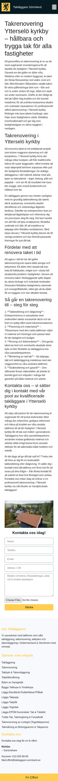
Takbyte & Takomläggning (16, 672)
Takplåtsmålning (10, 677)
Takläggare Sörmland (27, 7)
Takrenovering (9, 667)
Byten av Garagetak (12, 682)
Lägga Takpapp (10, 697)
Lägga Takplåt (9, 702)
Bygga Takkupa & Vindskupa (17, 687)
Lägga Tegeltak (10, 707)
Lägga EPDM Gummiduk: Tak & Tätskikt (23, 712)
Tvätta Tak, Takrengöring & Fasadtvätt (22, 717)
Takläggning (8, 662)
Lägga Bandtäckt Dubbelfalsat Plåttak (22, 692)
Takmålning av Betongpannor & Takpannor (25, 727)
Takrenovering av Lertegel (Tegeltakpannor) (25, 722)
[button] (54, 7)
